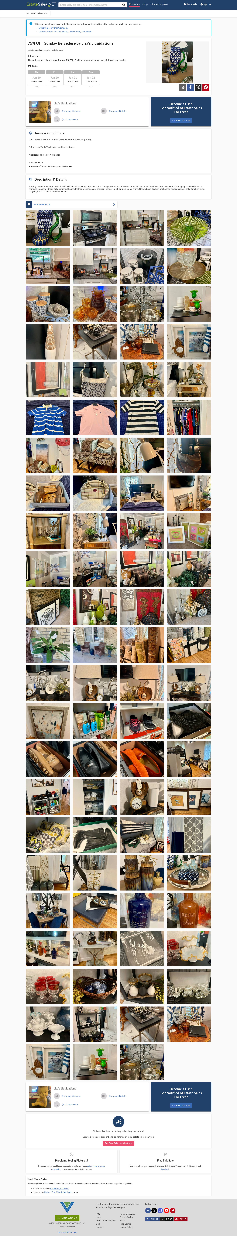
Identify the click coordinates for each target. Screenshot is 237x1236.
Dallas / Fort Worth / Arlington (58, 1192)
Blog (98, 1224)
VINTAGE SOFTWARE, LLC (74, 1223)
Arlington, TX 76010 (59, 1188)
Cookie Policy (126, 1227)
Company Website (71, 111)
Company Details (117, 111)
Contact (99, 1227)
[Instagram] (160, 1210)
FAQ (98, 1214)
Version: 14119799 (67, 1232)
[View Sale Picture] (48, 228)
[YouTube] (166, 1210)
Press (122, 1220)
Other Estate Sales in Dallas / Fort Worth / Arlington (65, 31)
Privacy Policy (126, 1217)
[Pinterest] (172, 1210)
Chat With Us (69, 1217)
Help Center (125, 1224)
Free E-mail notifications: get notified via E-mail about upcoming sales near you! (118, 1206)
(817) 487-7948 (70, 119)
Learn (98, 1217)
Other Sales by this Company (53, 27)
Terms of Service (127, 1214)
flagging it (165, 1169)
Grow (105, 1220)
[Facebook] (148, 1210)
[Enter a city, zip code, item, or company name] (123, 4)
